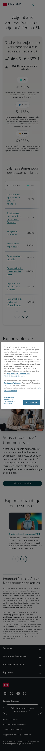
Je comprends (32, 402)
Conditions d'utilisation (12, 383)
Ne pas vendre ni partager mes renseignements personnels (10, 400)
